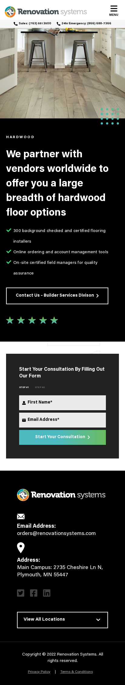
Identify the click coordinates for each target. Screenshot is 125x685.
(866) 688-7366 (99, 23)
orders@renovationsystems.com (56, 534)
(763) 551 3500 (40, 23)
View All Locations (44, 619)
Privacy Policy (39, 672)
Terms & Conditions (76, 672)
